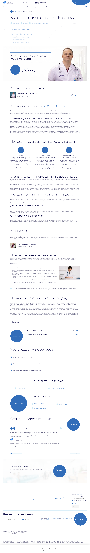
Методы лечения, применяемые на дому (21, 37)
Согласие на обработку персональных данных (59, 498)
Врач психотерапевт (7, 497)
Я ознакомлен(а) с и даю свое (56, 519)
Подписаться (80, 519)
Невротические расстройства (33, 499)
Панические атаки (30, 497)
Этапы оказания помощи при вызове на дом (22, 34)
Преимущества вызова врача (18, 39)
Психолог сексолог (44, 499)
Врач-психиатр (18, 11)
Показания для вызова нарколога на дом (21, 32)
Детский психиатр (6, 499)
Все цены (16, 336)
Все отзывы (73, 424)
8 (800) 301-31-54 (54, 106)
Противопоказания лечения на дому (20, 42)
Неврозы (15, 497)
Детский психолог (44, 497)
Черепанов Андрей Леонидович (27, 93)
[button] (61, 428)
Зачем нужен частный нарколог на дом (21, 29)
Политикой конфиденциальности (53, 518)
